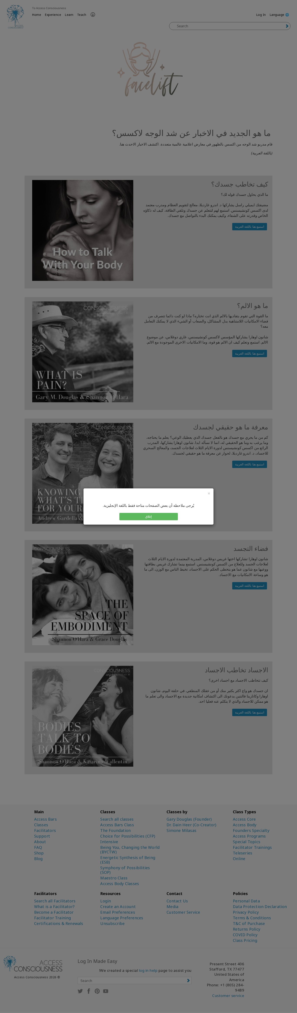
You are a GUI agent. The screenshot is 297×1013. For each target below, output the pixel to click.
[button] (148, 516)
